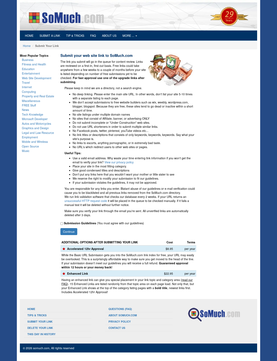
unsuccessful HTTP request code (85, 201)
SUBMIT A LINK (50, 36)
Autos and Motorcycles (36, 123)
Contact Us (116, 328)
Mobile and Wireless (35, 142)
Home (27, 46)
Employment (30, 137)
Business (27, 60)
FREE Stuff (29, 105)
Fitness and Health (34, 64)
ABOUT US (109, 36)
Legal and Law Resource (38, 133)
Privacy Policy (119, 321)
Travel (26, 82)
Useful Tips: (72, 153)
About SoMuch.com (122, 315)
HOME (31, 35)
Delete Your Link (40, 328)
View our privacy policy (119, 162)
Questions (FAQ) (120, 309)
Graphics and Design (35, 128)
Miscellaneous (31, 101)
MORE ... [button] (128, 36)
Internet (27, 87)
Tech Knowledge (32, 114)
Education (28, 69)
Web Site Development (36, 78)
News (25, 110)
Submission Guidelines (80, 223)
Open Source (30, 146)
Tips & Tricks (37, 315)
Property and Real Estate (38, 96)
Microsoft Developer (35, 119)
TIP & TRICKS (75, 36)
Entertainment (31, 73)
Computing (29, 92)
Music (25, 151)
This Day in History (41, 334)
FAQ (93, 36)
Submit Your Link (40, 321)
